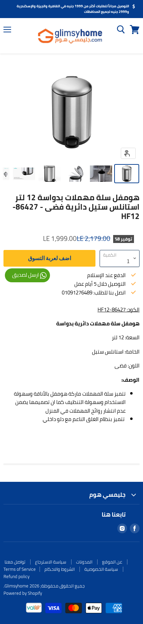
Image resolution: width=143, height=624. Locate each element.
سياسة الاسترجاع (50, 562)
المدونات (84, 562)
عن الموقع (112, 562)
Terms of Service (19, 569)
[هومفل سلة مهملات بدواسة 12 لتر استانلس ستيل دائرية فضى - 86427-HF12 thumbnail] (126, 174)
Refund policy (16, 576)
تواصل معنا (14, 562)
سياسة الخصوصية (101, 569)
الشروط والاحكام (59, 569)
